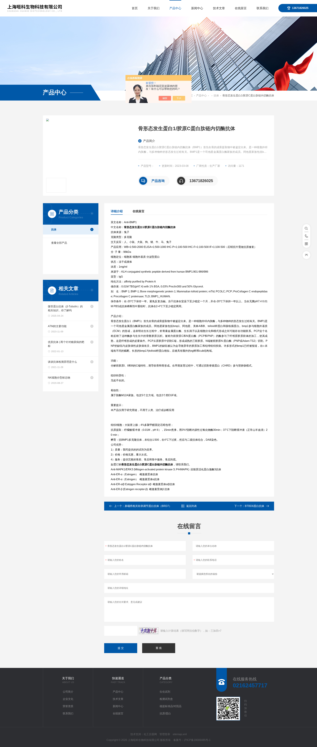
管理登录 (164, 734)
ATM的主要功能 (57, 326)
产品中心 (175, 8)
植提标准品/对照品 (170, 706)
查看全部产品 (59, 242)
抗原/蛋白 (165, 713)
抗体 (216, 95)
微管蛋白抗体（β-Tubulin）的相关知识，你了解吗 (65, 308)
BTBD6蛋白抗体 (254, 506)
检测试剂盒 (166, 699)
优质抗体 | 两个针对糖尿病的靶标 (66, 344)
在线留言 (241, 8)
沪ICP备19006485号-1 (197, 740)
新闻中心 (197, 8)
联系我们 (262, 8)
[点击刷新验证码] (149, 631)
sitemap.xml (180, 734)
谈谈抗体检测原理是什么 (62, 361)
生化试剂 (165, 691)
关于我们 (153, 8)
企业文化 (68, 699)
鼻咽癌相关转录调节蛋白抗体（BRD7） (148, 506)
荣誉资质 (68, 706)
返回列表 (191, 506)
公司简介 (68, 691)
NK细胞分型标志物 (59, 377)
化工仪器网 (150, 734)
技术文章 (219, 8)
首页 (135, 8)
